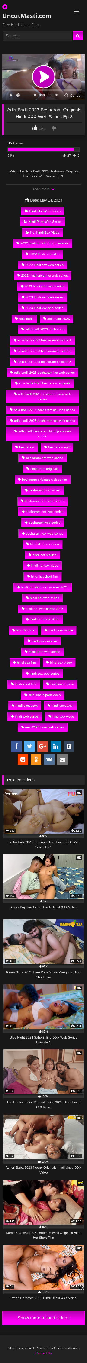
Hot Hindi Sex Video (44, 232)
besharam (26, 447)
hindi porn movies (45, 641)
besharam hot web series (44, 458)
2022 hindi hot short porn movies (44, 243)
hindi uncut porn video (44, 695)
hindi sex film (26, 662)
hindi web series (27, 716)
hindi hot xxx (25, 630)
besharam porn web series (44, 501)
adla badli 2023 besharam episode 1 (44, 340)
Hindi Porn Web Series (44, 221)
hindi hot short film (44, 576)
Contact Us (43, 1353)
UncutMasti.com (27, 16)
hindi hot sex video (44, 565)
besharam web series (44, 522)
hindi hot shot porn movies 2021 (44, 587)
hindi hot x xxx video (44, 619)
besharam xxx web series (44, 533)
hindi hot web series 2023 (44, 609)
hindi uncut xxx (62, 705)
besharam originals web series (44, 479)
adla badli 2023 (58, 319)
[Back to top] (73, 1349)
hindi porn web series (44, 652)
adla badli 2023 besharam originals (44, 383)
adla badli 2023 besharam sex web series (44, 410)
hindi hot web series (44, 598)
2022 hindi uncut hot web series (44, 275)
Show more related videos (44, 1317)
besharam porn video (44, 490)
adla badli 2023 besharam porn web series (44, 396)
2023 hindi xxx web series (44, 308)
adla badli (26, 319)
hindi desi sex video (44, 544)
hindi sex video (61, 662)
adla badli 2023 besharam (44, 329)
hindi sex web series (44, 673)
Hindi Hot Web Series (45, 211)
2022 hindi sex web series (45, 265)
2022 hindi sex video (44, 254)
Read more (41, 189)
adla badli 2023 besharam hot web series (44, 372)
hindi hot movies (44, 555)
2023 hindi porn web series (44, 286)
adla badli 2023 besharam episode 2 (44, 351)
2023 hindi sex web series (45, 297)
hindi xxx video (63, 716)
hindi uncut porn (62, 684)
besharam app (59, 447)
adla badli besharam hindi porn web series (44, 433)
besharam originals (44, 469)
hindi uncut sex (27, 705)
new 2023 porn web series (44, 727)
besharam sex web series (44, 511)
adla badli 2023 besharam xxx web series (44, 420)
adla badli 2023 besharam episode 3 (44, 362)
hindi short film (25, 684)
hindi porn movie (60, 630)
